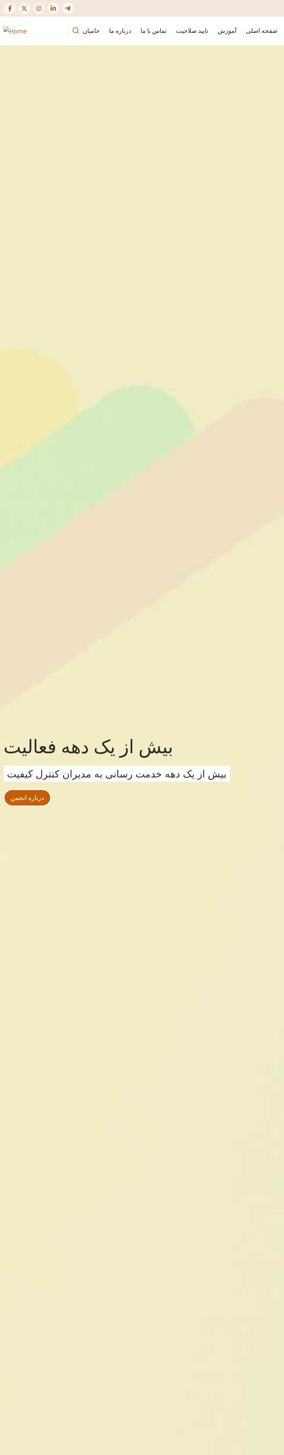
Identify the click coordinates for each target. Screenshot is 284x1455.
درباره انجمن (27, 794)
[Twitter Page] (24, 8)
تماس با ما (154, 30)
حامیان (91, 30)
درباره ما (120, 30)
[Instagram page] (39, 8)
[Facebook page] (9, 8)
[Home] (15, 30)
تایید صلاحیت (192, 30)
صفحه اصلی (261, 30)
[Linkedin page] (53, 8)
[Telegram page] (68, 8)
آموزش (227, 30)
